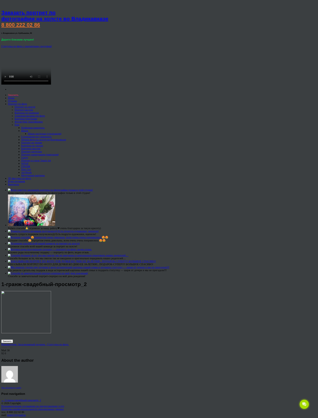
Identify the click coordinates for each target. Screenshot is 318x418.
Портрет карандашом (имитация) (40, 154)
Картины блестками (26, 118)
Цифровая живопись (33, 127)
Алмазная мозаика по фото (30, 115)
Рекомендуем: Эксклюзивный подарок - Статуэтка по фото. (35, 344)
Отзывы (12, 100)
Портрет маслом (24, 109)
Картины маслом (30, 148)
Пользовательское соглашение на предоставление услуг (32, 406)
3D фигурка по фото (19, 178)
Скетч (24, 157)
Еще (17, 124)
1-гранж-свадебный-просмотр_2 (21, 400)
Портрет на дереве (31, 142)
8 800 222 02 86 (20, 25)
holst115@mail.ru (16, 415)
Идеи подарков (16, 181)
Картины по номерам (27, 112)
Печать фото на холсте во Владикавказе (43, 139)
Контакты (13, 184)
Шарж (24, 130)
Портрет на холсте (25, 106)
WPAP (24, 163)
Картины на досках (32, 145)
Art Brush (26, 172)
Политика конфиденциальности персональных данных (32, 409)
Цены (11, 98)
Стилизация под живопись (36, 136)
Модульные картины (33, 175)
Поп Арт (26, 169)
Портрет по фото (17, 103)
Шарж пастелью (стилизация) (44, 133)
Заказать (7, 341)
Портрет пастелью (31, 151)
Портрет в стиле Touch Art (36, 160)
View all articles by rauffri (11, 388)
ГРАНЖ (25, 166)
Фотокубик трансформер (29, 121)
